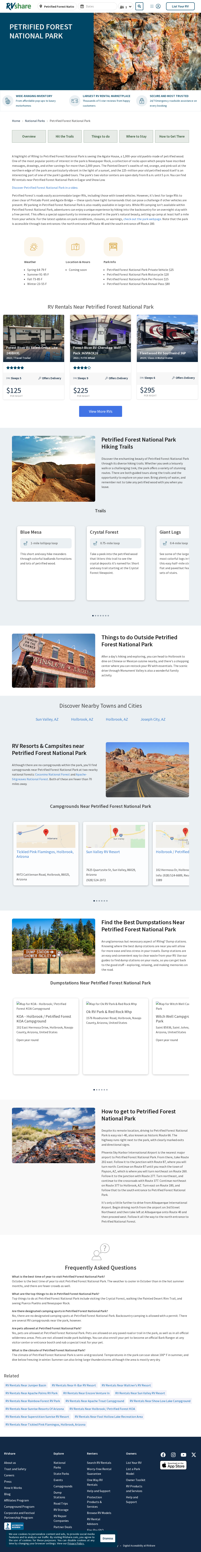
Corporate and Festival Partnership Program (19, 1515)
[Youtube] (185, 1454)
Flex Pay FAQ (95, 1530)
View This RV (33, 381)
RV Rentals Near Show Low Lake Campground (160, 1401)
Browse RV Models (99, 1513)
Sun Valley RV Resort (103, 851)
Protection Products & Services (94, 1501)
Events (58, 1480)
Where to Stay (136, 136)
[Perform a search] (139, 6)
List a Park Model (133, 1471)
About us (10, 1463)
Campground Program (19, 1506)
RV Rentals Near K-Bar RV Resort (74, 1385)
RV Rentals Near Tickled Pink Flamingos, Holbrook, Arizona (45, 1424)
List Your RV (180, 6)
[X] (194, 1454)
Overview (29, 136)
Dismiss (108, 1538)
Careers (9, 1475)
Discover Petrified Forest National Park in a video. (45, 188)
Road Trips (61, 1503)
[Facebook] (165, 1454)
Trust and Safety (15, 1469)
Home (16, 121)
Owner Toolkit (135, 1480)
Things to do (100, 136)
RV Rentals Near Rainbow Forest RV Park (32, 1401)
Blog (7, 1494)
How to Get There (172, 136)
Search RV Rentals (99, 1463)
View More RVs (100, 411)
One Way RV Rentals (95, 1482)
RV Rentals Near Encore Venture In (86, 1393)
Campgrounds (63, 1486)
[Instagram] (175, 1454)
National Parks (35, 121)
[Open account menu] (155, 6)
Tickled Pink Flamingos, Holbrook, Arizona (45, 854)
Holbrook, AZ (82, 719)
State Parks (61, 1474)
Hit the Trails (65, 136)
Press (8, 1481)
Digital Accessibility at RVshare (139, 1545)
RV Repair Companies (61, 1518)
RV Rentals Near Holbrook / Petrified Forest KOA (102, 1409)
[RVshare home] (18, 6)
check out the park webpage (142, 219)
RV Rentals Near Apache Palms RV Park (31, 1393)
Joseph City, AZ (153, 719)
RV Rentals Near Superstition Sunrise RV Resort (37, 1417)
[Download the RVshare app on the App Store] (173, 1465)
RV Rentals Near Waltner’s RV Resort (126, 1385)
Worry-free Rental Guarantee (99, 1471)
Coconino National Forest (52, 774)
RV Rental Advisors (93, 1521)
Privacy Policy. (76, 1543)
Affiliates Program (16, 1500)
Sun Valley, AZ (47, 719)
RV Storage (61, 1510)
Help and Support (99, 1491)
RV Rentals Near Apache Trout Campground (95, 1401)
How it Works (13, 1488)
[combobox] (59, 6)
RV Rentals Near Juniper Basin (25, 1385)
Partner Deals (63, 1527)
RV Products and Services (134, 1488)
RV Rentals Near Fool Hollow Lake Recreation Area (109, 1417)
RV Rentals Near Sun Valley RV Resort (140, 1393)
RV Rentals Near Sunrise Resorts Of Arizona (34, 1409)
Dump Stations (59, 1494)
